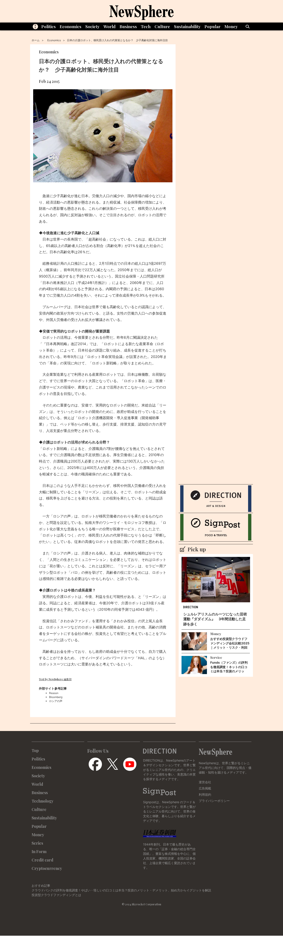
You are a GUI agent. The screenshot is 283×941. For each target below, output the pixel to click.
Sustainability (187, 26)
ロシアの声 (55, 701)
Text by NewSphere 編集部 (55, 679)
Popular (212, 26)
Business (128, 26)
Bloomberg (55, 697)
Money (231, 26)
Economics (70, 26)
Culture (162, 26)
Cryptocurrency (47, 868)
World (109, 26)
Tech (146, 26)
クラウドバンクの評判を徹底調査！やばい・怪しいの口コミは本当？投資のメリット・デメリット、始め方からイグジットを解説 (121, 890)
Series (37, 843)
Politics (48, 26)
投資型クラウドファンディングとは (56, 895)
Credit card (42, 860)
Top (35, 750)
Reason (53, 693)
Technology (43, 801)
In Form (39, 851)
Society (92, 26)
